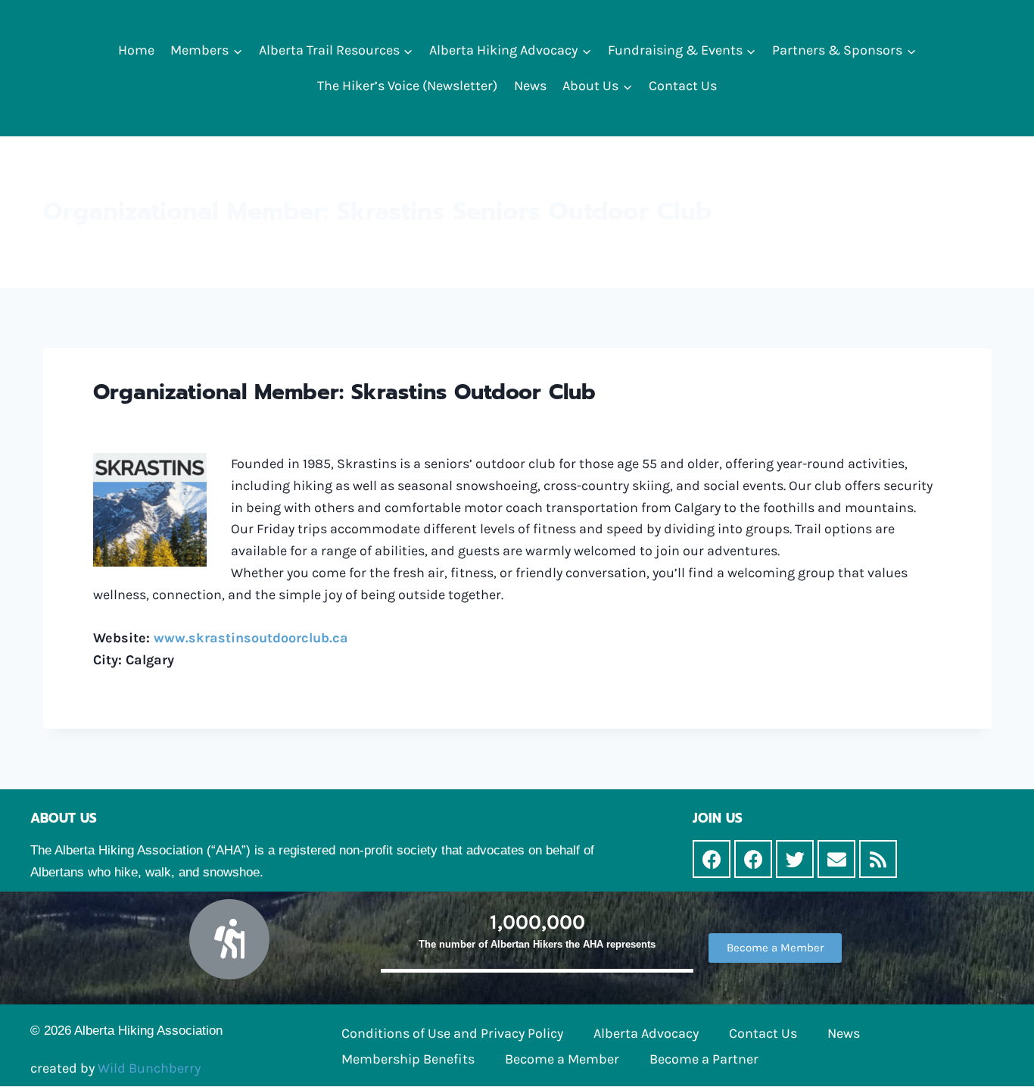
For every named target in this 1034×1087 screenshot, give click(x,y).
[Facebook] (711, 859)
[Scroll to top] (999, 1060)
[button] (237, 50)
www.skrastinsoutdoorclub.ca (251, 637)
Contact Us (683, 85)
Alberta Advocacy (646, 1033)
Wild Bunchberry (149, 1068)
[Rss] (878, 859)
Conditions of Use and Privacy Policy (452, 1033)
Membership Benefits (408, 1059)
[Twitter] (795, 859)
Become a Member (562, 1059)
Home (136, 50)
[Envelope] (836, 859)
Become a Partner (703, 1059)
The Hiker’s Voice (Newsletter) (407, 85)
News (530, 85)
